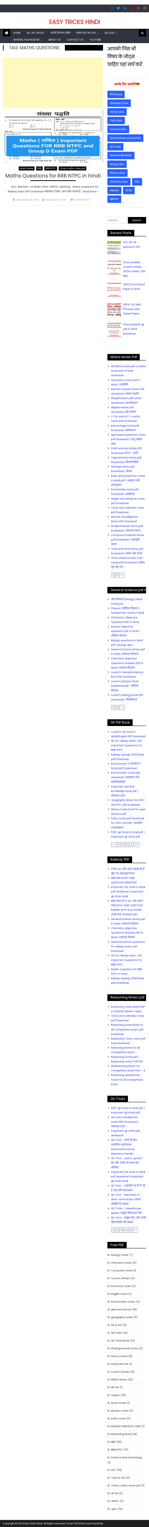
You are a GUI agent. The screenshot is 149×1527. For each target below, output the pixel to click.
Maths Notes (26, 168)
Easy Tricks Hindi (74, 22)
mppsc (115, 1395)
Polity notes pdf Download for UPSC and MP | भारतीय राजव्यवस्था (127, 823)
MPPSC (114, 199)
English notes (119, 1294)
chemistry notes (121, 1263)
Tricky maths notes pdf (72, 168)
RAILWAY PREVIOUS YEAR (126, 1426)
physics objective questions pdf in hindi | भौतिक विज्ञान (125, 631)
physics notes (119, 1411)
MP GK (115, 1387)
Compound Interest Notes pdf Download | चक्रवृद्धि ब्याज (127, 539)
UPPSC (115, 1501)
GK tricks (116, 1333)
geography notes (122, 1317)
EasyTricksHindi (94, 1523)
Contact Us (75, 39)
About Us (54, 39)
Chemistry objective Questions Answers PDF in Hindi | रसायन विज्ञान (127, 663)
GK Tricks (115, 146)
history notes (119, 1356)
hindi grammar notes (124, 1348)
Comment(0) (82, 199)
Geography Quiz (119, 103)
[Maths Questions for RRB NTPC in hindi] (53, 136)
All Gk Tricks (35, 33)
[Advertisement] (53, 82)
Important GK (119, 1364)
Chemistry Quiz (119, 181)
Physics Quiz (117, 172)
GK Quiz (109, 33)
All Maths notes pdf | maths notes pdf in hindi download (128, 370)
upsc (114, 1509)
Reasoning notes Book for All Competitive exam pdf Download (127, 1029)
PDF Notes (116, 94)
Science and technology (126, 1457)
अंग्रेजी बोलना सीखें (60, 33)
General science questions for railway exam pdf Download (128, 946)
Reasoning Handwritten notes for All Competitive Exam (127, 1079)
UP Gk (114, 1493)
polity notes (118, 1418)
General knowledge (26, 39)
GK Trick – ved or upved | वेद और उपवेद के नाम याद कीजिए (126, 1162)
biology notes (119, 1255)
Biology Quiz (117, 164)
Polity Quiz (116, 120)
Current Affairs (120, 1278)
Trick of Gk (117, 1478)
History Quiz (117, 111)
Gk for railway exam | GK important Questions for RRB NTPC (126, 745)
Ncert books (118, 1403)
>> (121, 575)
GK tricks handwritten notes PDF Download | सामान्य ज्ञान (124, 1121)
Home (17, 33)
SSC (137, 181)
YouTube (95, 39)
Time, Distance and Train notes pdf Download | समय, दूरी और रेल (128, 562)
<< (113, 844)
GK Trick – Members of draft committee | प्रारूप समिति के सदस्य (126, 1199)
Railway (114, 190)
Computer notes (121, 1270)
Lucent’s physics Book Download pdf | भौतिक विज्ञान (124, 685)
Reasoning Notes (121, 1434)
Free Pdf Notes (86, 33)
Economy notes (121, 1286)
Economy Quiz (118, 129)
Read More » (90, 191)
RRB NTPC (50, 168)
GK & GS (116, 1325)
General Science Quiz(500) (125, 138)
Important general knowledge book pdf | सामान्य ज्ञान (124, 791)
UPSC (129, 190)
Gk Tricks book (120, 1340)
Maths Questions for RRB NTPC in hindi (53, 176)
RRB (39, 168)
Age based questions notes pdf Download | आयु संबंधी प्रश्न (128, 439)
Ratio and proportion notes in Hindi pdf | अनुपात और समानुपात (128, 480)
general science (121, 1309)
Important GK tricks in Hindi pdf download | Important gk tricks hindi (128, 891)
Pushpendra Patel (55, 199)
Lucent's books (120, 1372)
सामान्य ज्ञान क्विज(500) (121, 155)
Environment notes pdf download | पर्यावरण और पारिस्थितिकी (125, 777)
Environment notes (123, 1301)
